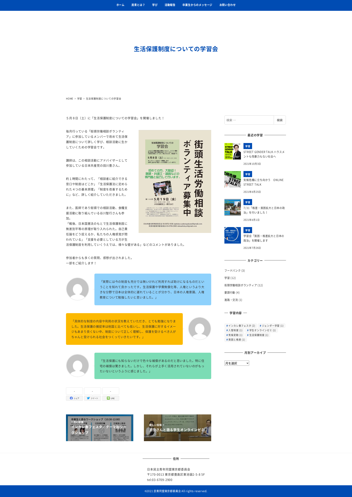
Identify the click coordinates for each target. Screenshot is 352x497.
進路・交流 (231, 300)
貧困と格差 (236, 339)
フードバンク (232, 270)
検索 (280, 120)
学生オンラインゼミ (262, 330)
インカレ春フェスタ (241, 325)
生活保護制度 (258, 335)
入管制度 (235, 330)
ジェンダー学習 (273, 325)
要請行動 (229, 292)
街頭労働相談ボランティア (240, 285)
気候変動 (235, 335)
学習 (227, 278)
